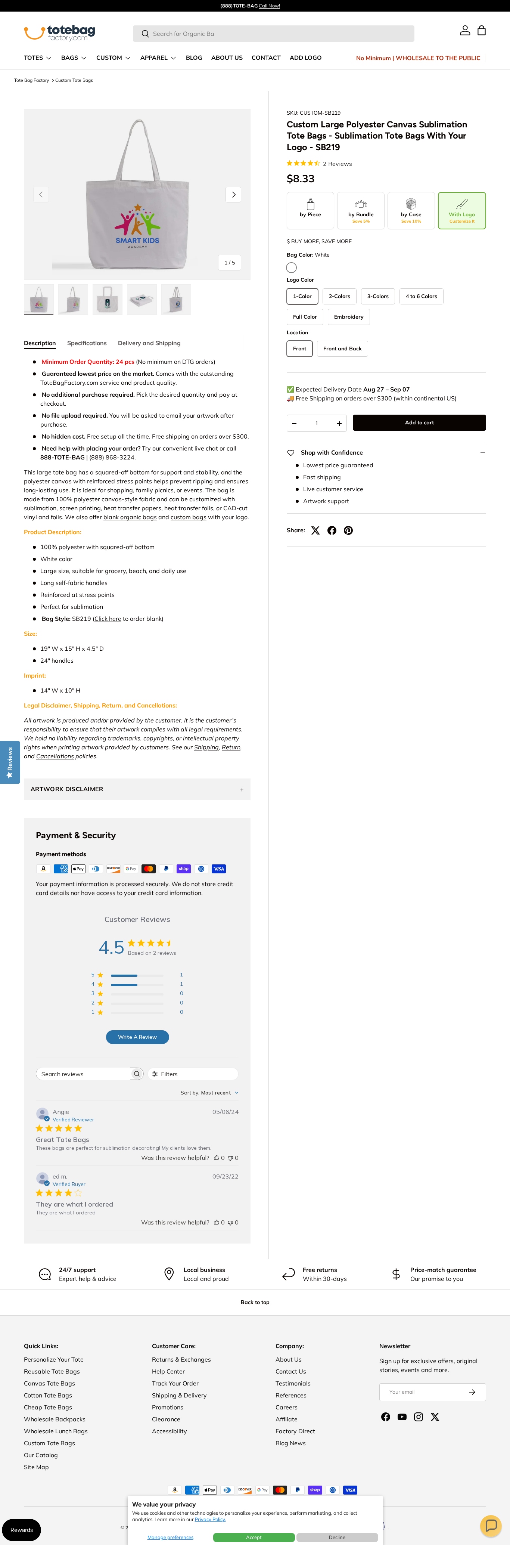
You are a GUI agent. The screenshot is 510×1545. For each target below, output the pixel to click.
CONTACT (266, 58)
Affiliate (287, 1419)
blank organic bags (130, 517)
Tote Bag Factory (31, 80)
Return (231, 747)
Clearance (166, 1419)
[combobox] (273, 33)
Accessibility (169, 1431)
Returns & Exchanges (181, 1359)
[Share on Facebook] (332, 530)
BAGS (69, 58)
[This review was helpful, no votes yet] (216, 1157)
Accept (254, 1537)
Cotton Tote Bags (48, 1395)
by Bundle (361, 217)
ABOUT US (227, 58)
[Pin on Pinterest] (348, 530)
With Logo (462, 217)
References (291, 1395)
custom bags (188, 517)
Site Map (36, 1467)
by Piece (310, 214)
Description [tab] (40, 343)
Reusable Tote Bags (52, 1371)
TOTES (33, 58)
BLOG (194, 58)
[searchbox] (83, 1074)
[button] (491, 1526)
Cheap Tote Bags (48, 1407)
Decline (337, 1537)
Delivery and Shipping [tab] (149, 343)
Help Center (168, 1371)
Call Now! (269, 6)
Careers (287, 1407)
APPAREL (154, 58)
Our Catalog (41, 1455)
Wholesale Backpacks (54, 1419)
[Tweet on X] (315, 530)
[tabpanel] (137, 559)
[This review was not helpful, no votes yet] (230, 1157)
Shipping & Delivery (179, 1395)
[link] (465, 30)
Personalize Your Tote (54, 1359)
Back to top (255, 1302)
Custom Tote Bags (74, 80)
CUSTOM (109, 58)
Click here (107, 618)
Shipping (206, 747)
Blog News (291, 1443)
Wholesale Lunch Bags (56, 1431)
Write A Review (137, 1037)
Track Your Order (175, 1383)
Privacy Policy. (210, 1519)
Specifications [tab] (87, 343)
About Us (289, 1359)
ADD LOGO (306, 58)
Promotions (167, 1407)
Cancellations (55, 756)
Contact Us (291, 1371)
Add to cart (419, 422)
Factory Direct (295, 1431)
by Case (411, 217)
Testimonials (293, 1383)
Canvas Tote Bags (49, 1383)
